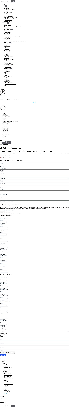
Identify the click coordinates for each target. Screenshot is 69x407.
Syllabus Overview (8, 20)
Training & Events (6, 42)
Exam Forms (7, 33)
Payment (7, 49)
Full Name (1, 163)
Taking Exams (7, 32)
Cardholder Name (2, 350)
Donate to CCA (7, 369)
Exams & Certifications (7, 376)
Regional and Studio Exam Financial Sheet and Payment (15, 41)
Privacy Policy (2, 402)
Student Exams (7, 30)
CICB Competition (8, 65)
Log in (1, 88)
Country (1, 186)
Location (1, 197)
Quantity (1, 220)
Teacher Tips (7, 81)
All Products (7, 71)
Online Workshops (8, 67)
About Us (5, 7)
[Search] (13, 1)
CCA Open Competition (9, 59)
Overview (7, 8)
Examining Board (8, 12)
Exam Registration (7, 38)
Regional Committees (8, 21)
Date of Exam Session (3, 194)
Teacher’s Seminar (7, 382)
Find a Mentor (7, 37)
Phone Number (2, 187)
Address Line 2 (2, 173)
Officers (6, 11)
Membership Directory (8, 28)
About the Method (7, 14)
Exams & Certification (7, 29)
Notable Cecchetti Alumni (10, 9)
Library (5, 69)
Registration (7, 47)
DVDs (6, 77)
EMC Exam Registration (9, 39)
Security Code (2, 347)
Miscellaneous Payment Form (10, 84)
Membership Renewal (8, 25)
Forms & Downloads (9, 82)
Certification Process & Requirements (12, 36)
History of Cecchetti (9, 16)
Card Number (2, 339)
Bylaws (6, 13)
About (4, 5)
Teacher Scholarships (9, 56)
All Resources (7, 80)
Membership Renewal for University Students (12, 26)
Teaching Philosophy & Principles (11, 18)
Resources (6, 78)
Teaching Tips (6, 390)
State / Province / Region (3, 180)
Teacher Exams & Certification (9, 34)
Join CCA (5, 24)
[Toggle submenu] (6, 6)
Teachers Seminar (7, 51)
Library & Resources (6, 68)
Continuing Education (9, 64)
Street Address (2, 170)
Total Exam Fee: (2, 326)
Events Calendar (8, 63)
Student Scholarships (9, 46)
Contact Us (6, 368)
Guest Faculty (7, 50)
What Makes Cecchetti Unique (11, 17)
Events (5, 61)
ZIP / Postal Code (2, 183)
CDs (6, 75)
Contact (4, 85)
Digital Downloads (8, 76)
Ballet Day (7, 60)
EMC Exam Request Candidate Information (7, 210)
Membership (5, 22)
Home (4, 4)
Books (6, 72)
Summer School (7, 43)
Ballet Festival (6, 58)
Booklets (7, 73)
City (0, 176)
